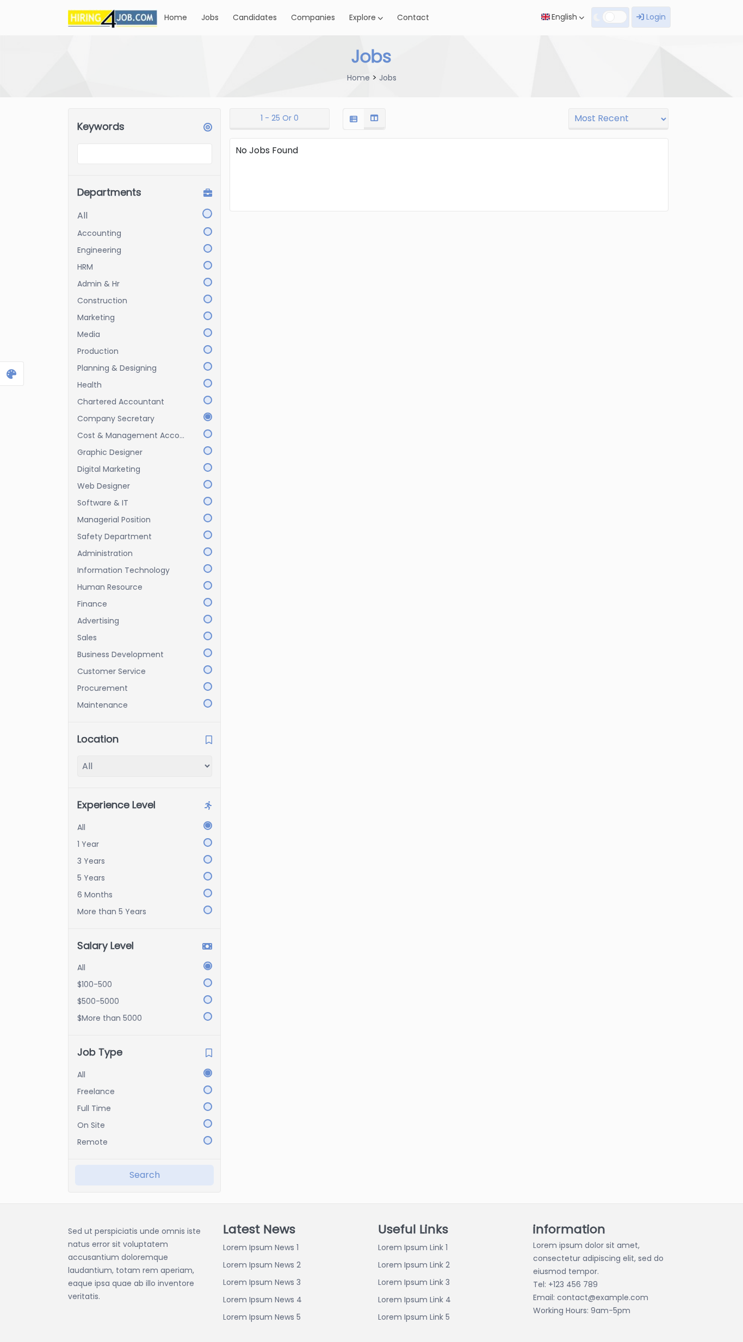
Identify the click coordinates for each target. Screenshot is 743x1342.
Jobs (210, 17)
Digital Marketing (108, 469)
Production (98, 351)
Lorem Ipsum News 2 (262, 1264)
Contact (413, 17)
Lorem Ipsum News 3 (262, 1282)
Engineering (99, 250)
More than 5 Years (111, 911)
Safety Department (114, 536)
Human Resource (110, 587)
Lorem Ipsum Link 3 (414, 1282)
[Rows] (353, 119)
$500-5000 (98, 1001)
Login (655, 16)
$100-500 (94, 984)
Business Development (120, 654)
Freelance (96, 1091)
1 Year (88, 844)
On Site (91, 1125)
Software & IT (102, 502)
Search (144, 1175)
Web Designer (103, 485)
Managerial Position (114, 519)
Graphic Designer (110, 452)
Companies (313, 17)
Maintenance (102, 705)
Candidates (255, 17)
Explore (363, 17)
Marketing (96, 317)
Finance (92, 603)
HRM (85, 266)
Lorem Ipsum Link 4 (414, 1299)
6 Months (95, 894)
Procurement (102, 688)
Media (88, 334)
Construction (102, 300)
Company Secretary (115, 418)
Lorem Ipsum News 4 (262, 1299)
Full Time (94, 1108)
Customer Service (111, 671)
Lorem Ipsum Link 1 (413, 1247)
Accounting (99, 233)
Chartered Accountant (120, 401)
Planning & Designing (117, 368)
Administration (105, 553)
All (82, 215)
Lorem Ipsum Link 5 (414, 1317)
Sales (87, 637)
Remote (92, 1142)
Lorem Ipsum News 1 (261, 1247)
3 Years (91, 861)
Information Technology (123, 570)
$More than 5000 (109, 1018)
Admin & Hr (98, 283)
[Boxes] (374, 119)
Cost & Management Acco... (130, 435)
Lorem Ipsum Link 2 (414, 1264)
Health (89, 384)
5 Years (91, 877)
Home (175, 17)
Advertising (98, 620)
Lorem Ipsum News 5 (262, 1317)
